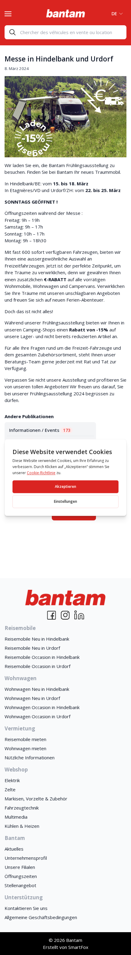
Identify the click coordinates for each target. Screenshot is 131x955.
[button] (115, 13)
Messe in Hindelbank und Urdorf (59, 59)
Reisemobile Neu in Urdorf (32, 648)
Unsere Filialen (20, 867)
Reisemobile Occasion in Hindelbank (42, 657)
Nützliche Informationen (30, 757)
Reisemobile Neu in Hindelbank (37, 639)
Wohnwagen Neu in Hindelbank (37, 689)
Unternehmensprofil (26, 858)
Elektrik (12, 780)
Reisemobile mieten (25, 739)
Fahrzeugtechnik (22, 808)
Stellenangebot (20, 885)
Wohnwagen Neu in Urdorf (32, 698)
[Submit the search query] (12, 32)
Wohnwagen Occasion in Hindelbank (42, 707)
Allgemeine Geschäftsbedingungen (41, 917)
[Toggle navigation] (8, 13)
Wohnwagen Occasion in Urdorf (37, 716)
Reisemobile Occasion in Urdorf (37, 666)
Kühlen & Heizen (22, 826)
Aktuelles (14, 849)
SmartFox (78, 947)
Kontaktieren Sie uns (26, 908)
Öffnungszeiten (21, 876)
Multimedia (16, 817)
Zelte (10, 789)
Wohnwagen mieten (25, 748)
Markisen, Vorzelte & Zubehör (36, 799)
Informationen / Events (39, 430)
